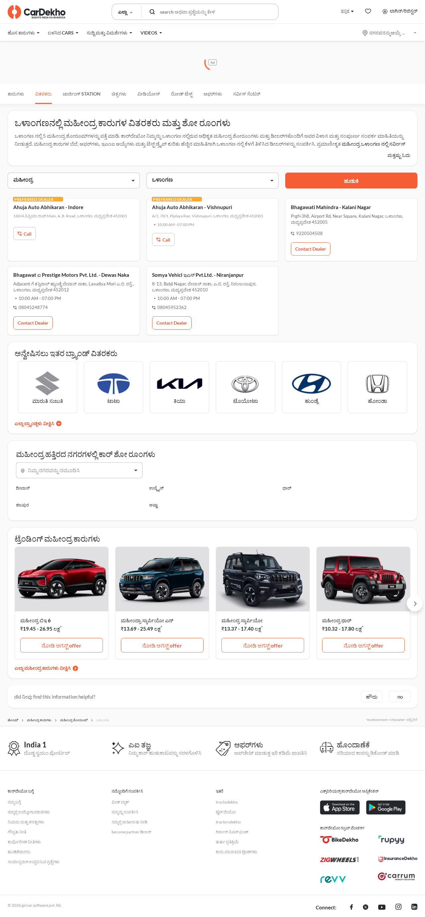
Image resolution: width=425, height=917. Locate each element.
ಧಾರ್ (287, 488)
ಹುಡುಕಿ (351, 181)
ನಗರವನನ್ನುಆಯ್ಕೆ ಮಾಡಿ (390, 33)
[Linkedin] (414, 907)
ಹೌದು (372, 697)
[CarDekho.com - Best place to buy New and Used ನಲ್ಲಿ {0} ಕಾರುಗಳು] (36, 12)
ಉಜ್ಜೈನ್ (156, 488)
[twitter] (365, 907)
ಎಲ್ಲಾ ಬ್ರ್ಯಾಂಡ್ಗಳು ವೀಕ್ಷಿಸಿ (34, 423)
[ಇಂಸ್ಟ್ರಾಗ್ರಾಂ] (398, 907)
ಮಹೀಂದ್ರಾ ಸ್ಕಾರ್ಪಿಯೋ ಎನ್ (147, 620)
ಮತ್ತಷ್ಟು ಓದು (398, 155)
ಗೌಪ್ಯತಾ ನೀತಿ (17, 831)
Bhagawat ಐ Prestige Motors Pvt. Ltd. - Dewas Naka (71, 275)
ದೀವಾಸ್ (23, 488)
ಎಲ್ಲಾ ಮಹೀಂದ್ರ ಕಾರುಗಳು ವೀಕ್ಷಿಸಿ (43, 668)
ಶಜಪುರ (22, 504)
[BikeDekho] (339, 839)
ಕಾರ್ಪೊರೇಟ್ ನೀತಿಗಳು (24, 841)
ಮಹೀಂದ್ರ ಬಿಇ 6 (35, 620)
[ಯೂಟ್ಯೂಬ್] (381, 907)
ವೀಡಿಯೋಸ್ (148, 94)
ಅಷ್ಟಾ (153, 504)
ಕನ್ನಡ (345, 10)
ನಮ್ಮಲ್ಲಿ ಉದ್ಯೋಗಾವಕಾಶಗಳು (29, 811)
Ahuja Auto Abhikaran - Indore (48, 207)
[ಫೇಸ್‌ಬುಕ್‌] (351, 907)
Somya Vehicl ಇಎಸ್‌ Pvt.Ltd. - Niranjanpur (198, 275)
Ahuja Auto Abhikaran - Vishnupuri (192, 207)
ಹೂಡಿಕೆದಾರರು (19, 851)
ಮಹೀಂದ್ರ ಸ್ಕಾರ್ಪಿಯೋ (242, 620)
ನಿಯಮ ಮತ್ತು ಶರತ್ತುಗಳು (26, 821)
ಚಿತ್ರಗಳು (119, 94)
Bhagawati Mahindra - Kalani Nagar (331, 207)
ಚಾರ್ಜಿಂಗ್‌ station (82, 94)
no (400, 697)
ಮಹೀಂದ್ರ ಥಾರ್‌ (336, 620)
